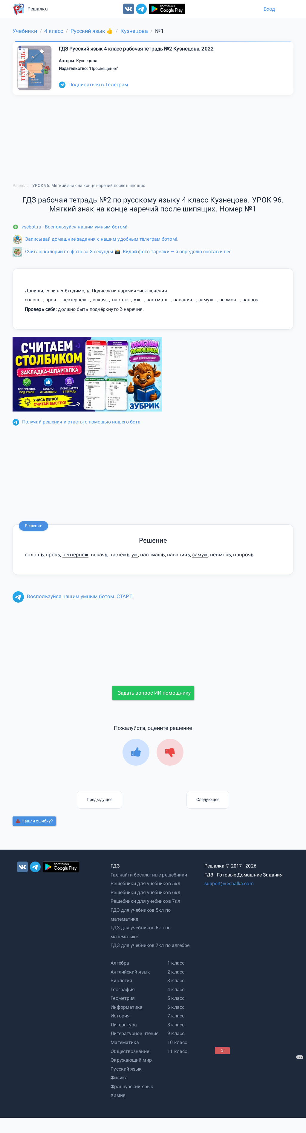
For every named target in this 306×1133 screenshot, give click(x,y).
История (120, 1016)
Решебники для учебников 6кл (145, 892)
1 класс (175, 963)
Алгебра (120, 963)
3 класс (175, 980)
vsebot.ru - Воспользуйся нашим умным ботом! (74, 227)
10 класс (177, 1042)
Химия (118, 1095)
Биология (121, 980)
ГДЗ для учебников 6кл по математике (140, 932)
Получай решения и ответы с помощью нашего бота (81, 422)
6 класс (175, 1007)
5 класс (175, 998)
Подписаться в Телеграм (98, 84)
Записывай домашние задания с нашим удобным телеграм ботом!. (101, 239)
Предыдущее (99, 799)
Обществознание (130, 1051)
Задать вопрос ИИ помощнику (154, 693)
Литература (124, 1025)
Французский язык (132, 1086)
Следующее (207, 799)
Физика (119, 1077)
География (123, 989)
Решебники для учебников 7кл (145, 901)
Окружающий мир (131, 1060)
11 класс (177, 1051)
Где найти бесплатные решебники (149, 875)
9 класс (175, 1033)
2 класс (175, 972)
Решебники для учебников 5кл (145, 883)
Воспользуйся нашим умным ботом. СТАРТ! (80, 596)
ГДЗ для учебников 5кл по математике (140, 914)
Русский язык (126, 1069)
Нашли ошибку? (37, 821)
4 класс (175, 989)
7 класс (175, 1016)
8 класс (175, 1025)
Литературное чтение (134, 1033)
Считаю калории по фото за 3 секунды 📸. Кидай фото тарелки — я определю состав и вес (128, 251)
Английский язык (130, 972)
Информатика (127, 1007)
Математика (125, 1042)
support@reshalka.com (229, 883)
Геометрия (123, 998)
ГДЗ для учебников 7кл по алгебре (150, 945)
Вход (269, 9)
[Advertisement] (260, 1091)
